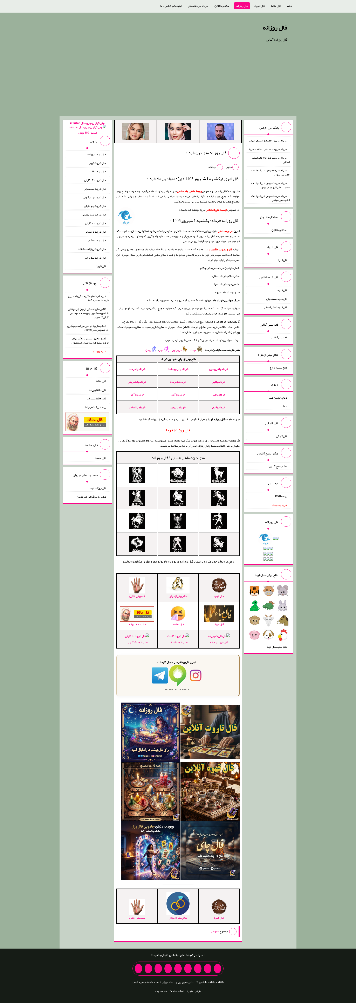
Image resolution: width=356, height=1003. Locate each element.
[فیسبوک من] (197, 968)
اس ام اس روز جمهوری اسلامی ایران (268, 140)
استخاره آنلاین (222, 6)
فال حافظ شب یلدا (96, 398)
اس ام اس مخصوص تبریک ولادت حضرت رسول (270, 172)
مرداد (193, 350)
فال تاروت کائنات (178, 642)
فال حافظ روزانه (97, 390)
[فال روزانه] (150, 733)
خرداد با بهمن (178, 407)
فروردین (177, 350)
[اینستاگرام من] (188, 968)
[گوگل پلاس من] (158, 968)
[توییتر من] (168, 968)
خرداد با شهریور (137, 382)
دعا (285, 406)
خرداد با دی (218, 407)
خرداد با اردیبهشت (178, 369)
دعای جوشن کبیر (277, 397)
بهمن (148, 350)
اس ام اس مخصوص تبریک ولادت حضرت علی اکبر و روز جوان (270, 185)
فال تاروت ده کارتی (95, 231)
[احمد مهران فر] (220, 132)
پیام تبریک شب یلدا (95, 407)
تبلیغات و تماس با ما (171, 6)
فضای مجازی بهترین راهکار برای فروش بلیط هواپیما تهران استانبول (90, 340)
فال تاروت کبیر (97, 163)
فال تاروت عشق (97, 240)
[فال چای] (210, 851)
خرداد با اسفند (137, 407)
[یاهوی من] (217, 968)
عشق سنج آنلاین (278, 466)
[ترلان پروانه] (178, 132)
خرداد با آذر (137, 394)
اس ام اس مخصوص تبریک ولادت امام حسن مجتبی (270, 198)
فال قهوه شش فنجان (275, 307)
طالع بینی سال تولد (277, 646)
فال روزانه (242, 6)
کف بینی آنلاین (279, 337)
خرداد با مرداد (178, 382)
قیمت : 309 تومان (87, 127)
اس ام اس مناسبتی (198, 6)
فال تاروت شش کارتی (94, 214)
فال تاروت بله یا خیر (95, 257)
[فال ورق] (150, 851)
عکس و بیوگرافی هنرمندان (91, 496)
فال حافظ (276, 6)
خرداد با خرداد (137, 369)
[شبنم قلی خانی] (135, 132)
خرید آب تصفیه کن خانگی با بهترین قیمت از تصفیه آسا (88, 298)
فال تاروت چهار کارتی (94, 197)
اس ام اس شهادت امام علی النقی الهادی (271, 160)
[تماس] (178, 968)
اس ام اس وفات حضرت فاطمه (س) (268, 149)
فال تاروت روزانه (219, 642)
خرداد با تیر (218, 382)
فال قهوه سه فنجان (276, 298)
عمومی (215, 931)
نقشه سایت (161, 991)
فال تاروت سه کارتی (95, 188)
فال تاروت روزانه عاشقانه (92, 249)
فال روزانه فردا (97, 488)
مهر (161, 350)
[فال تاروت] (210, 733)
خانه (289, 6)
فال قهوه (282, 290)
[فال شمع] (150, 792)
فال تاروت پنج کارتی (95, 206)
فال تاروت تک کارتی (95, 180)
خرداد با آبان (178, 394)
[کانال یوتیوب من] (148, 968)
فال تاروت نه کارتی (95, 223)
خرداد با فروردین (218, 369)
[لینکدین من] (138, 968)
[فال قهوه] (210, 792)
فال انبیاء (282, 260)
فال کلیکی (281, 436)
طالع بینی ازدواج (278, 367)
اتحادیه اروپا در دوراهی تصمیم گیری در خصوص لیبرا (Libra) (88, 328)
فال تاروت (259, 6)
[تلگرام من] (207, 968)
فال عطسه (100, 458)
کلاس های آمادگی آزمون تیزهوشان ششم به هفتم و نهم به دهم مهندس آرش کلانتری (88, 313)
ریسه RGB (281, 496)
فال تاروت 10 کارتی (137, 642)
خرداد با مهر (218, 394)
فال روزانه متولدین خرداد (205, 152)
